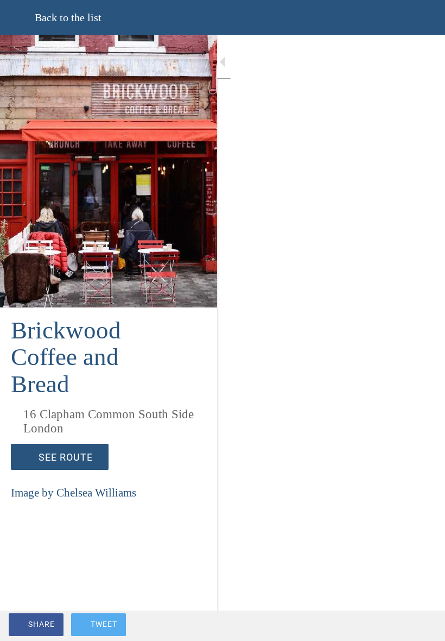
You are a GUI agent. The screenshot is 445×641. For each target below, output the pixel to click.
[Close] (17, 17)
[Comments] (423, 626)
